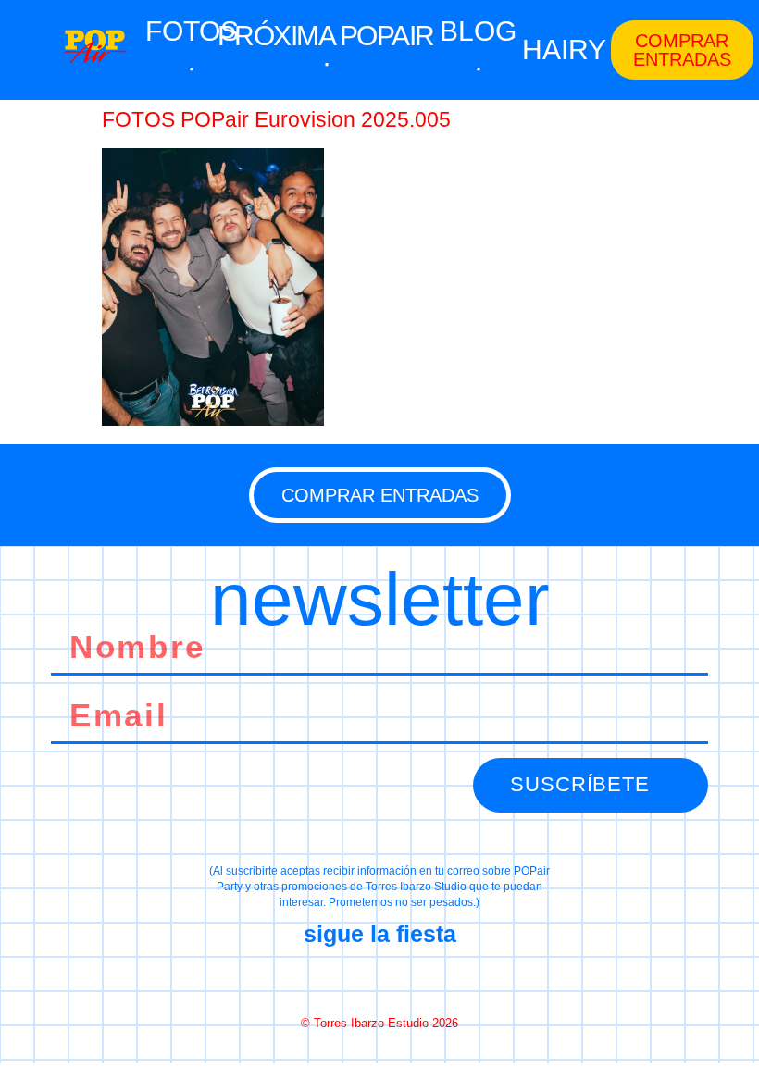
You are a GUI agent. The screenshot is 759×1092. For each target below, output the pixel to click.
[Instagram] (379, 979)
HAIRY (564, 49)
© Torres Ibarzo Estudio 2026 (379, 1023)
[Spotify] (445, 979)
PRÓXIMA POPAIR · (326, 49)
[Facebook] (314, 979)
